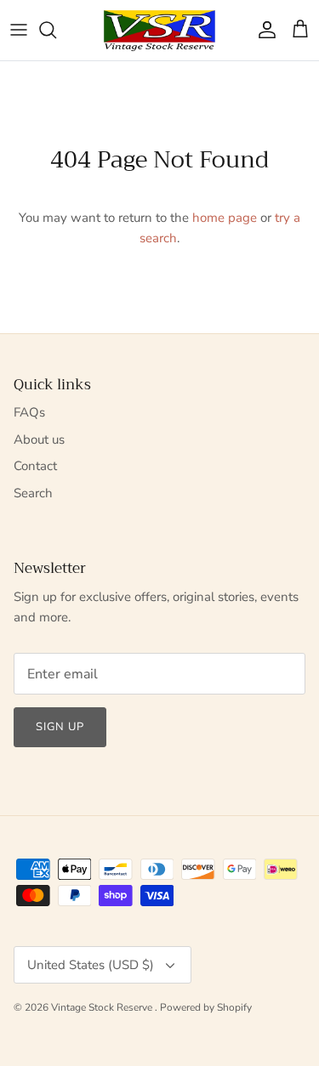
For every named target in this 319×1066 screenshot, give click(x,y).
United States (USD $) (90, 964)
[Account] (263, 29)
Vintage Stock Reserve (103, 1007)
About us (39, 439)
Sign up (60, 726)
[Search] (56, 29)
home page (224, 217)
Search (33, 493)
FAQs (29, 412)
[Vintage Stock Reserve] (159, 30)
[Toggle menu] (18, 29)
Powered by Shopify (206, 1007)
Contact (35, 465)
